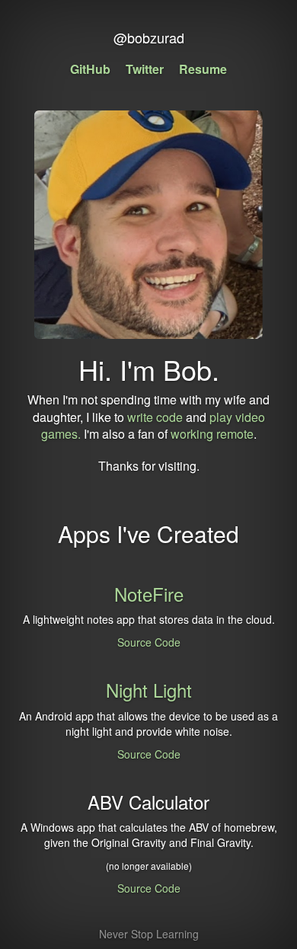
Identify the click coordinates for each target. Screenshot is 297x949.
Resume (203, 69)
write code (155, 417)
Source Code (148, 642)
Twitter (145, 69)
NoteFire (149, 593)
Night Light (149, 689)
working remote (212, 434)
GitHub (90, 69)
